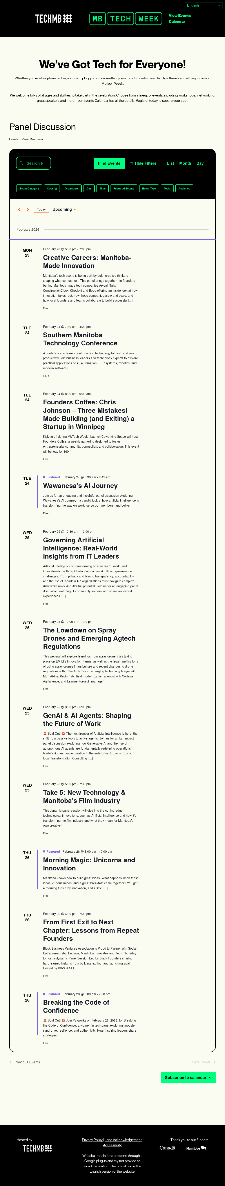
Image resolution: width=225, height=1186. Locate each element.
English (192, 5)
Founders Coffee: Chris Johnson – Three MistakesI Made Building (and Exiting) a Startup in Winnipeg (88, 414)
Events (13, 139)
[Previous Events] (19, 209)
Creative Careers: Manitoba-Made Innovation (87, 261)
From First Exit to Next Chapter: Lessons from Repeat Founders (91, 930)
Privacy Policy (92, 1140)
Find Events (109, 163)
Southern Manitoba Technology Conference (80, 338)
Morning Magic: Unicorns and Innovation (89, 863)
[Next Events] (27, 209)
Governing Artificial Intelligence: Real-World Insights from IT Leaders (81, 548)
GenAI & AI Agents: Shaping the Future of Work (87, 719)
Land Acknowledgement (123, 1140)
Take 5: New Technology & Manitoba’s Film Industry (84, 796)
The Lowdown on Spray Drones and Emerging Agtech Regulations (89, 638)
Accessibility (112, 1145)
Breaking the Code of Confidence (76, 1006)
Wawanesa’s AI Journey (80, 485)
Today (41, 209)
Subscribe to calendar (185, 1077)
